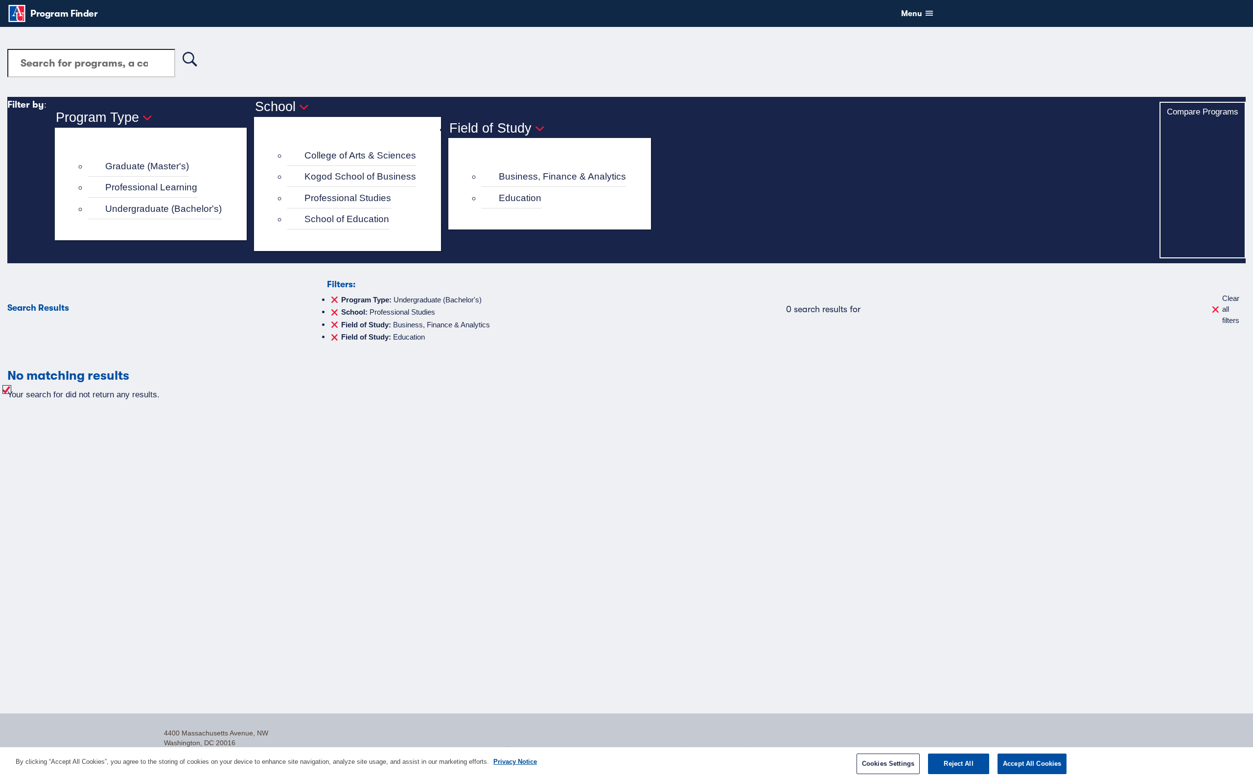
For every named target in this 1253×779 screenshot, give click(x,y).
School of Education (346, 219)
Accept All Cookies (1032, 763)
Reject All (958, 763)
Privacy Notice (515, 761)
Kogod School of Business (360, 176)
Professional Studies (347, 198)
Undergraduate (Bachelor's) (163, 209)
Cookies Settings (888, 763)
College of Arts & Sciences (360, 155)
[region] (626, 763)
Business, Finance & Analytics (562, 176)
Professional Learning (151, 187)
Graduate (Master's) (147, 166)
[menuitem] (155, 167)
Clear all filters (1230, 309)
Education (520, 198)
